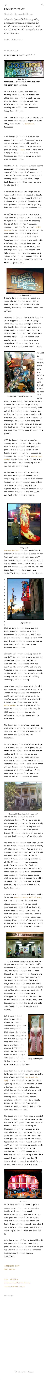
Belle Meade (9, 706)
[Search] (42, 4)
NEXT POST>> (9, 1269)
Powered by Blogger (26, 1372)
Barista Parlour (11, 551)
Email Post (14, 1279)
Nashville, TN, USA (18, 1286)
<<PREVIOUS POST (11, 1266)
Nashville (29, 124)
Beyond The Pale (14, 9)
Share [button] (6, 1279)
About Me (17, 40)
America (12, 1283)
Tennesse (27, 1283)
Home (7, 40)
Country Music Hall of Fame (27, 898)
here (22, 150)
